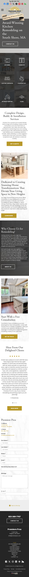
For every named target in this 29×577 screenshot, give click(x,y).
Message (3, 473)
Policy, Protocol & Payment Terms (14, 571)
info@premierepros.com (7, 435)
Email (3, 460)
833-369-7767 (15, 1)
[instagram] (10, 4)
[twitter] (13, 4)
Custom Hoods (14, 549)
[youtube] (19, 4)
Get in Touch (9, 336)
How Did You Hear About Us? (9, 466)
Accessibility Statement (20, 569)
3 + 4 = (3, 491)
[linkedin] (8, 4)
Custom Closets (14, 547)
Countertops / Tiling (14, 551)
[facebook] (5, 4)
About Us (8, 267)
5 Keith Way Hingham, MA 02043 (14, 532)
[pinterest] (22, 4)
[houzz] (25, 4)
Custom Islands (14, 548)
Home (14, 542)
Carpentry (14, 552)
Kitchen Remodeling (14, 544)
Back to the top (15, 505)
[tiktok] (16, 4)
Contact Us (10, 44)
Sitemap (12, 569)
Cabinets (14, 545)
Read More (14, 408)
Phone (3, 453)
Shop (14, 555)
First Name (5, 440)
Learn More (9, 215)
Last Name (5, 447)
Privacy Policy (6, 569)
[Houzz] (22, 561)
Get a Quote (14, 144)
